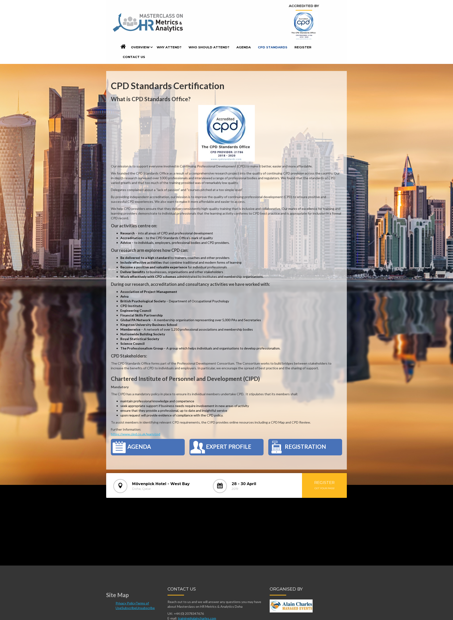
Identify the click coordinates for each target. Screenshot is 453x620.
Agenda (243, 47)
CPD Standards (272, 47)
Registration (305, 446)
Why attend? (169, 47)
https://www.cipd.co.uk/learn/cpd (135, 434)
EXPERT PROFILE (228, 446)
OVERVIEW (140, 47)
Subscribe (129, 608)
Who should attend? (209, 47)
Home (123, 47)
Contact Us (134, 57)
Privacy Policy (126, 603)
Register (302, 47)
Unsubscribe (145, 608)
